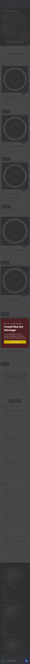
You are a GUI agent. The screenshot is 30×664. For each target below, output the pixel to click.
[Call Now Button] (27, 661)
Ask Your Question (15, 342)
